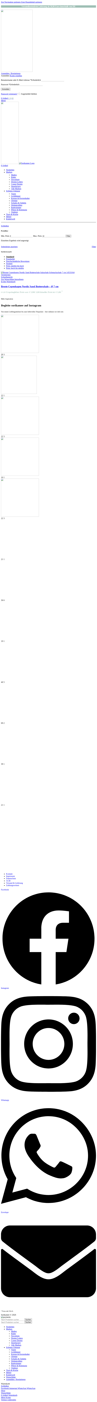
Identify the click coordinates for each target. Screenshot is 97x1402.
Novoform (15, 179)
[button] (8, 282)
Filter (68, 236)
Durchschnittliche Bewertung (17, 261)
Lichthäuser (15, 196)
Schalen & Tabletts (18, 203)
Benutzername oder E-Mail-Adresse (21, 80)
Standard (10, 257)
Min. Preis (5, 236)
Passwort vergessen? (9, 94)
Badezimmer (16, 207)
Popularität (10, 259)
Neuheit (9, 263)
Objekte (14, 201)
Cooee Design (16, 184)
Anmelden (5, 89)
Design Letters (17, 182)
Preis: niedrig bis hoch (15, 266)
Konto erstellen (16, 76)
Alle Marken (16, 189)
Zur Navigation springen (11, 2)
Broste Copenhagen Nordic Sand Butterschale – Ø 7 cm (29, 286)
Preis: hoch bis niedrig (15, 268)
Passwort (10, 84)
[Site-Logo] (17, 71)
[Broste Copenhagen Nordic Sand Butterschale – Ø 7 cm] (38, 272)
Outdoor (14, 212)
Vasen (13, 194)
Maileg (14, 175)
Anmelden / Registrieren (16, 1379)
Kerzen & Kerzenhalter (20, 198)
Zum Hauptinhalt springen (31, 2)
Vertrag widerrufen (8, 1400)
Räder (13, 177)
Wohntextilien (16, 205)
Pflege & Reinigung (19, 210)
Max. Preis (37, 236)
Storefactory (16, 186)
